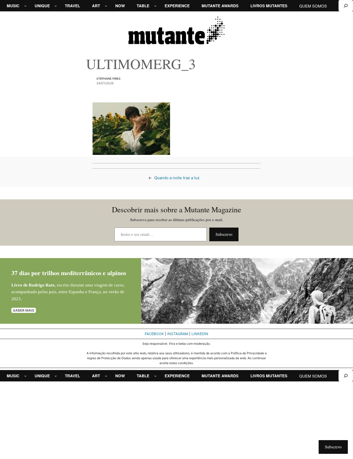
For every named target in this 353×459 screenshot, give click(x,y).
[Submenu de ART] (106, 6)
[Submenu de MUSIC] (25, 6)
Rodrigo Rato (42, 285)
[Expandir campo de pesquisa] (346, 5)
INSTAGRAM (177, 334)
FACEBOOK (154, 334)
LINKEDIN (199, 334)
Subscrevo (224, 234)
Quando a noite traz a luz (176, 177)
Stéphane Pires (108, 78)
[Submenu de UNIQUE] (56, 6)
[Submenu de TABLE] (155, 6)
